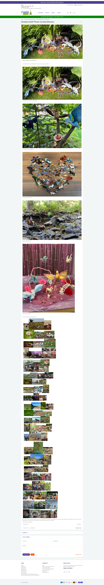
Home (22, 19)
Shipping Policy (23, 569)
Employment (23, 566)
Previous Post (25, 524)
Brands (53, 12)
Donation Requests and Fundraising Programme (29, 574)
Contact (59, 12)
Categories (40, 12)
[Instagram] (69, 572)
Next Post (79, 524)
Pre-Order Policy (24, 570)
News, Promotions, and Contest (29, 19)
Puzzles (47, 12)
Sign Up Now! (68, 568)
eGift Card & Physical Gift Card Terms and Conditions (30, 575)
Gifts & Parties (23, 567)
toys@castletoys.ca (45, 572)
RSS (81, 21)
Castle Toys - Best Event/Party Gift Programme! (52, 2)
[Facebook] (67, 572)
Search (22, 565)
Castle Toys (26, 582)
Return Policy (23, 568)
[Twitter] (64, 572)
